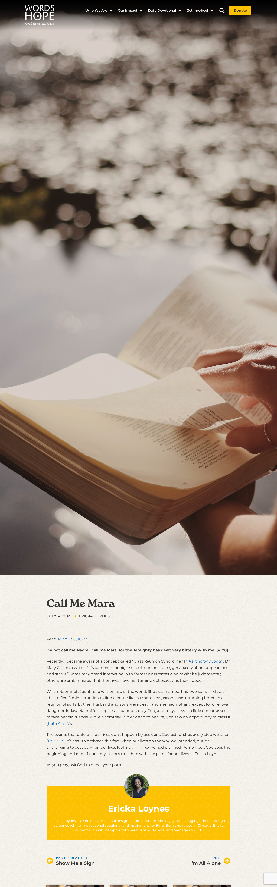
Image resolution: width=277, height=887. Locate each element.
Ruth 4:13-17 (59, 723)
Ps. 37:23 (55, 741)
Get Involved (197, 10)
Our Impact (127, 10)
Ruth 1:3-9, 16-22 (72, 639)
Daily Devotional (162, 10)
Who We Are (96, 10)
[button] (222, 10)
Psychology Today (206, 661)
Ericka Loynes (138, 808)
